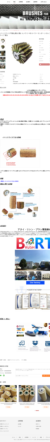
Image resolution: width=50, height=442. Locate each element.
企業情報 (21, 1)
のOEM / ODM (38, 426)
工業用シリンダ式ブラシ (4, 426)
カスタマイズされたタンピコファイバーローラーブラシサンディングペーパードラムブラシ (27, 404)
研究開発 (37, 428)
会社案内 (28, 1)
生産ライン (38, 424)
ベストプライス (45, 64)
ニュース (34, 437)
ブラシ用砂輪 (23, 359)
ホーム (8, 1)
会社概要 (19, 424)
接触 (9, 407)
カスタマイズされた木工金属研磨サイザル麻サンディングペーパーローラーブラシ (8, 404)
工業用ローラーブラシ (4, 428)
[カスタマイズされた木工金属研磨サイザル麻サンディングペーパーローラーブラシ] (8, 393)
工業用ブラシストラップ (4, 424)
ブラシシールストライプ (4, 431)
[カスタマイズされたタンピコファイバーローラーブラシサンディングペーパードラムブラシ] (27, 393)
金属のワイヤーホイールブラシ (14, 359)
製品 (14, 1)
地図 (41, 437)
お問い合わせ (44, 1)
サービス (19, 426)
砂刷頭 (4, 359)
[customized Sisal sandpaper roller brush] (21, 68)
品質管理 (35, 1)
